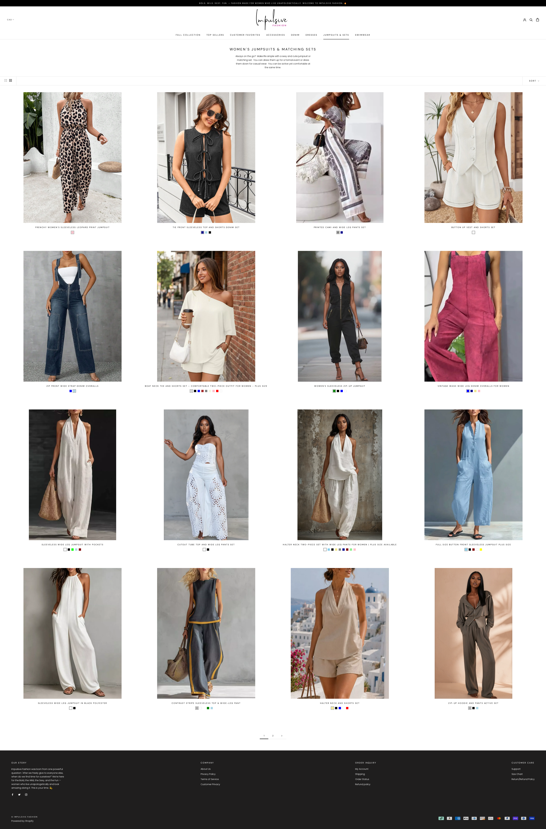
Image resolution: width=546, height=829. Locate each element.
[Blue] (71, 391)
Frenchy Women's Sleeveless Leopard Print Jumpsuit (72, 227)
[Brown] (202, 391)
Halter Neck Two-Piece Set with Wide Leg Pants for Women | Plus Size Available (340, 544)
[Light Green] (351, 549)
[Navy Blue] (215, 708)
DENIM (295, 35)
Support (516, 769)
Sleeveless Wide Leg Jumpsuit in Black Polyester (72, 703)
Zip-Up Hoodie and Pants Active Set (473, 703)
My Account (361, 769)
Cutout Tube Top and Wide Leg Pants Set (206, 544)
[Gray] (338, 232)
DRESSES (311, 35)
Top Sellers (215, 35)
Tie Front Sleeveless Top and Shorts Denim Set (206, 227)
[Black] (210, 232)
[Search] (531, 19)
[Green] (334, 391)
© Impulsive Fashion (24, 817)
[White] (473, 232)
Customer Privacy (210, 784)
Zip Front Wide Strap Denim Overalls (72, 386)
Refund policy (362, 784)
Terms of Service (210, 779)
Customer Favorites (245, 35)
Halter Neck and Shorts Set (340, 703)
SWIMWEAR (362, 35)
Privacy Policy (208, 774)
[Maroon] (80, 549)
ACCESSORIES (275, 35)
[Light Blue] (206, 232)
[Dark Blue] (202, 232)
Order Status (362, 779)
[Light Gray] (191, 391)
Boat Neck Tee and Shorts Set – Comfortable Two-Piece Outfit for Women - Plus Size (206, 386)
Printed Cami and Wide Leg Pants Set (340, 227)
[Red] (217, 391)
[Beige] (210, 391)
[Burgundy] (204, 708)
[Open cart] (537, 19)
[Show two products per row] (5, 80)
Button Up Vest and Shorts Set (473, 227)
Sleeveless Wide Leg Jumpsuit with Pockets (73, 544)
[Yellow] (481, 549)
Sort (533, 80)
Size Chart (517, 774)
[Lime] (72, 549)
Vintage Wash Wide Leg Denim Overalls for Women (473, 386)
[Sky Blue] (329, 549)
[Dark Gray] (197, 708)
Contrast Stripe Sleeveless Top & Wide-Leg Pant (206, 703)
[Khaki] (475, 391)
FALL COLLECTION (188, 35)
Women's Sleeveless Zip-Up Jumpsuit (339, 386)
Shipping (360, 774)
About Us (206, 769)
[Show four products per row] (10, 80)
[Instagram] (26, 794)
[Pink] (72, 232)
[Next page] (281, 735)
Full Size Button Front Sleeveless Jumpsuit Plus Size (473, 544)
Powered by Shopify (22, 821)
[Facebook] (12, 794)
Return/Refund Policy (523, 779)
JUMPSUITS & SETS (336, 35)
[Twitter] (19, 794)
